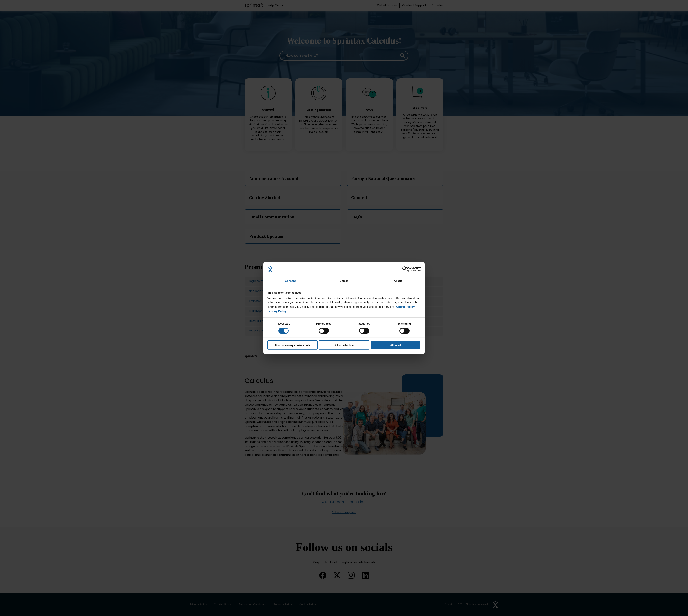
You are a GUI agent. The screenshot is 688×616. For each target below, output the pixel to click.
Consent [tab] (290, 280)
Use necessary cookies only (292, 345)
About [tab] (398, 280)
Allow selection (344, 345)
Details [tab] (344, 280)
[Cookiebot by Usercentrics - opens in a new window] (405, 269)
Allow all (395, 345)
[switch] (324, 331)
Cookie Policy (405, 306)
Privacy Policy (276, 311)
